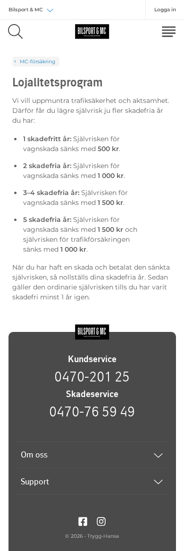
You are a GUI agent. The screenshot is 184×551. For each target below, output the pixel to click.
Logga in (165, 10)
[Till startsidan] (92, 331)
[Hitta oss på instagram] (101, 521)
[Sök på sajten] (15, 31)
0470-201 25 (92, 376)
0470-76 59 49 (92, 411)
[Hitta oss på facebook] (83, 521)
